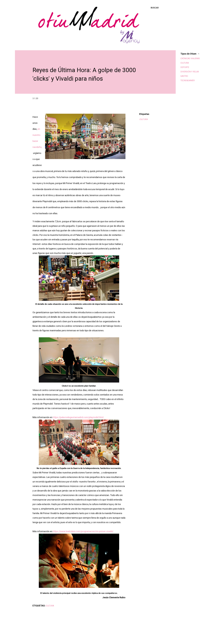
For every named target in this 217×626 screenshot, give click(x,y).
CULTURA (143, 119)
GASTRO (184, 76)
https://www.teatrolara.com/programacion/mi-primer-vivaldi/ (83, 531)
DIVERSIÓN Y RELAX (189, 71)
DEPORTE (184, 67)
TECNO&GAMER (187, 80)
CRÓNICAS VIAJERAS (190, 58)
